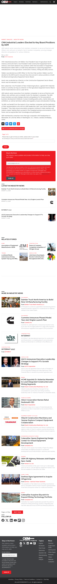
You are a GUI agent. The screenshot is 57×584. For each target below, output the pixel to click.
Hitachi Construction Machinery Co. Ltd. (36, 386)
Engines (23, 456)
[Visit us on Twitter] (7, 520)
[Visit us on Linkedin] (11, 520)
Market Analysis (6, 39)
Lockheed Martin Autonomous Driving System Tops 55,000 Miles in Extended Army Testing (9, 257)
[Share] (6, 123)
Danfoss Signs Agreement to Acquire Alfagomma (36, 478)
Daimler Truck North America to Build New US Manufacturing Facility (23, 189)
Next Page (17, 512)
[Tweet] (14, 123)
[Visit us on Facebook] (2, 520)
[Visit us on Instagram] (23, 520)
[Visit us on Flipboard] (19, 520)
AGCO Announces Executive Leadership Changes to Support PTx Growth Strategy (22, 215)
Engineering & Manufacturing (30, 436)
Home (3, 243)
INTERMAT (25, 336)
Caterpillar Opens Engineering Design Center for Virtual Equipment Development (37, 440)
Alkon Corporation (29, 405)
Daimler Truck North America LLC (34, 304)
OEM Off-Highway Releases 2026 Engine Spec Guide (38, 460)
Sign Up (10, 178)
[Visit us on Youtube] (15, 520)
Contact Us (39, 579)
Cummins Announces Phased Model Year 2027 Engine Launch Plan (22, 199)
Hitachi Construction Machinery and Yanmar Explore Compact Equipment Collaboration (37, 420)
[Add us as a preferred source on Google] (18, 123)
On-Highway (24, 297)
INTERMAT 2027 (6, 210)
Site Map (46, 579)
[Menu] (54, 1)
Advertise (11, 579)
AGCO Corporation (29, 366)
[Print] (2, 123)
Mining (23, 377)
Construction (33, 243)
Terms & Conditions (29, 579)
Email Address (10, 160)
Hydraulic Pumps (26, 397)
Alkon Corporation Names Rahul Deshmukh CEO (35, 401)
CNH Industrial (9, 57)
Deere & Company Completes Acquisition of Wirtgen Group (37, 247)
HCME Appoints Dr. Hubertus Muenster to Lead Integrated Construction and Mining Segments (37, 381)
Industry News (19, 39)
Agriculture (33, 253)
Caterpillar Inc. (28, 445)
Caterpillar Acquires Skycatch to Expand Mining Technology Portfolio (36, 496)
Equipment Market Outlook (29, 415)
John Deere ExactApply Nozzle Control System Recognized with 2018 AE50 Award (36, 257)
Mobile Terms (45, 174)
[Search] (50, 1)
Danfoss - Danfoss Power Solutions (34, 481)
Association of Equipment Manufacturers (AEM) (9, 246)
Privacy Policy (13, 175)
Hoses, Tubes (25, 474)
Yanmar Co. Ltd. (29, 463)
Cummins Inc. (28, 322)
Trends (3, 253)
